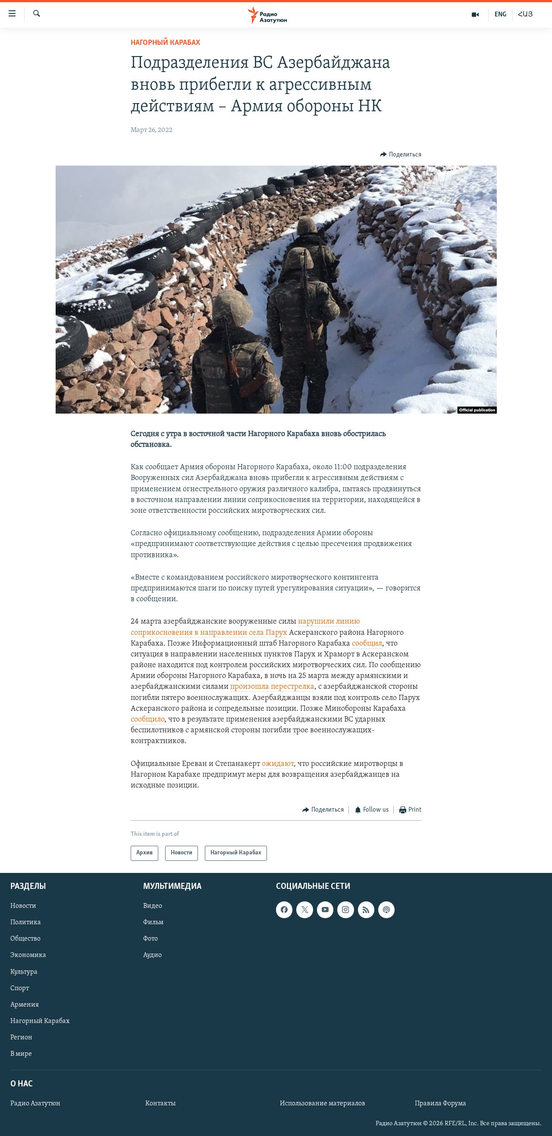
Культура (24, 971)
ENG (500, 14)
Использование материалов (322, 1103)
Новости (23, 906)
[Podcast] (386, 909)
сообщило (147, 720)
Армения (24, 1004)
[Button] (400, 154)
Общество (25, 938)
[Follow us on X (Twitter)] (304, 909)
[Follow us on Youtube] (325, 909)
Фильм (153, 922)
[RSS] (366, 909)
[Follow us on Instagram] (345, 909)
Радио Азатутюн (35, 1103)
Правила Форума (440, 1103)
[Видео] (475, 15)
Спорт (19, 988)
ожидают (278, 764)
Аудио (152, 955)
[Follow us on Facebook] (284, 909)
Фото (150, 938)
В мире (21, 1053)
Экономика (28, 955)
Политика (25, 922)
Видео (152, 906)
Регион (21, 1037)
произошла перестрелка (272, 687)
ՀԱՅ (525, 14)
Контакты (160, 1103)
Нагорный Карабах (165, 43)
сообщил (367, 644)
